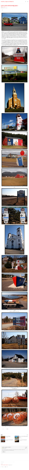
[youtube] (5, 466)
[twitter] (2, 466)
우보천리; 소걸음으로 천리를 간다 (7, 1)
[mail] (7, 466)
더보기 (27, 434)
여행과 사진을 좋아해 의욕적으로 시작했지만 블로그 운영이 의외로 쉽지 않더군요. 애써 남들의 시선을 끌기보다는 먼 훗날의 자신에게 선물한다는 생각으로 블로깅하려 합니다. (13, 450)
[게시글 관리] (4, 429)
